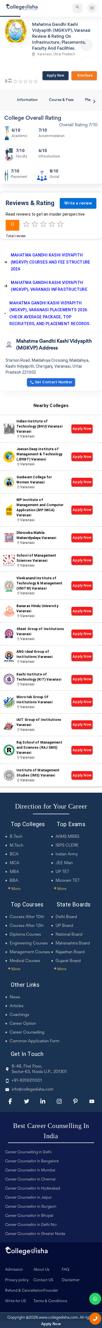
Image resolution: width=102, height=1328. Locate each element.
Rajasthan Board (70, 952)
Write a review (78, 203)
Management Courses (30, 952)
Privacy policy (17, 1280)
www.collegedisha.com (58, 1317)
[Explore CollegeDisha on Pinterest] (75, 1101)
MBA (14, 872)
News (15, 997)
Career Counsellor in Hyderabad (32, 1188)
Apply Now (55, 75)
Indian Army (67, 854)
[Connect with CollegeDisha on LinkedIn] (43, 1101)
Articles (16, 1006)
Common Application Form (35, 1041)
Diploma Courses (25, 934)
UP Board (64, 926)
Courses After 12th (27, 926)
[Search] (77, 8)
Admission (14, 1270)
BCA (14, 854)
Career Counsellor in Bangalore (32, 1161)
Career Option (23, 1024)
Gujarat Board (68, 961)
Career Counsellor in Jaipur (28, 1197)
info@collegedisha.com (33, 1089)
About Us (41, 1270)
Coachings (19, 1015)
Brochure (84, 75)
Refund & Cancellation (24, 1291)
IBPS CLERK (67, 845)
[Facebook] (10, 1101)
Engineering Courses (29, 943)
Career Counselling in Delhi (28, 1152)
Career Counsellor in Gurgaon (30, 1207)
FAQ (65, 1270)
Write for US (15, 1301)
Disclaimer (71, 1280)
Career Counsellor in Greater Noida (35, 1234)
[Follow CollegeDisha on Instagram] (59, 1101)
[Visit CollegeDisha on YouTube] (92, 1101)
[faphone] (95, 1319)
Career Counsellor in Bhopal (29, 1216)
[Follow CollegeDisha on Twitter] (27, 1101)
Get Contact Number (54, 382)
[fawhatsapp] (95, 1299)
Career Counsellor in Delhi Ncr (31, 1225)
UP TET (62, 872)
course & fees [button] (61, 100)
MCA (14, 863)
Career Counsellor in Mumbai (30, 1170)
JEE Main (64, 863)
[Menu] (92, 8)
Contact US (43, 1280)
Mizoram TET (68, 881)
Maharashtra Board (73, 943)
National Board (69, 934)
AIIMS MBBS (67, 837)
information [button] (27, 100)
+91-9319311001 (27, 1081)
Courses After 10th (27, 917)
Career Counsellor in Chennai (30, 1179)
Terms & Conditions (50, 1301)
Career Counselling (27, 1032)
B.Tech (16, 837)
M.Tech (16, 845)
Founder (50, 1291)
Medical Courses (25, 961)
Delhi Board (66, 917)
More (14, 889)
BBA (14, 881)
